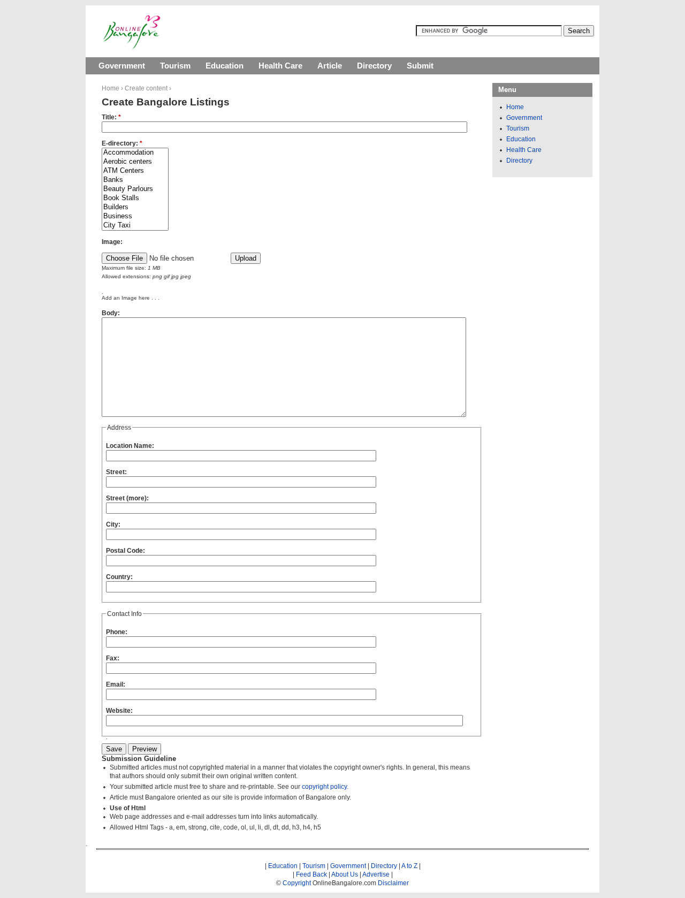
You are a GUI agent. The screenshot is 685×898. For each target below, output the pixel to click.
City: (113, 524)
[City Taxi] (135, 225)
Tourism (175, 65)
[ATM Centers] (135, 171)
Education (224, 65)
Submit (420, 65)
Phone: (116, 632)
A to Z (409, 866)
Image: (112, 242)
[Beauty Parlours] (135, 189)
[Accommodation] (135, 152)
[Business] (135, 216)
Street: (116, 472)
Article (329, 65)
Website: (119, 710)
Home (110, 88)
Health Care (280, 65)
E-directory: (122, 143)
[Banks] (135, 180)
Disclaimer (393, 883)
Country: (119, 577)
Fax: (112, 658)
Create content (146, 88)
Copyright (297, 883)
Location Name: (130, 446)
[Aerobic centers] (135, 161)
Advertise (376, 874)
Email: (115, 684)
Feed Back (311, 874)
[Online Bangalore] (132, 47)
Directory (374, 65)
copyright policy (324, 786)
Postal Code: (125, 550)
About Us (344, 874)
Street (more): (127, 498)
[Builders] (135, 207)
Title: (111, 117)
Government (121, 65)
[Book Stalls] (135, 198)
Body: (111, 313)
